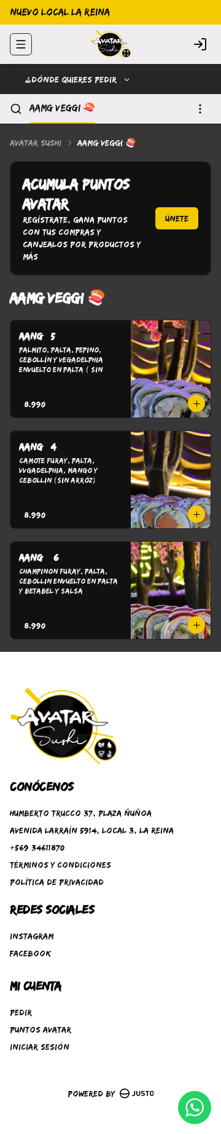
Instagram (31, 936)
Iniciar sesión (39, 1047)
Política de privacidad (57, 882)
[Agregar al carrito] (196, 403)
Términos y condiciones (60, 865)
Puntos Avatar (40, 1029)
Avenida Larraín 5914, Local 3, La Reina (92, 830)
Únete (176, 218)
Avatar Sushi (35, 143)
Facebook (30, 953)
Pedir (21, 1012)
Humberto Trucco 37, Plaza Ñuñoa (81, 813)
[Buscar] (16, 109)
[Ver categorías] (200, 109)
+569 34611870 (37, 847)
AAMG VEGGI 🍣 (62, 108)
